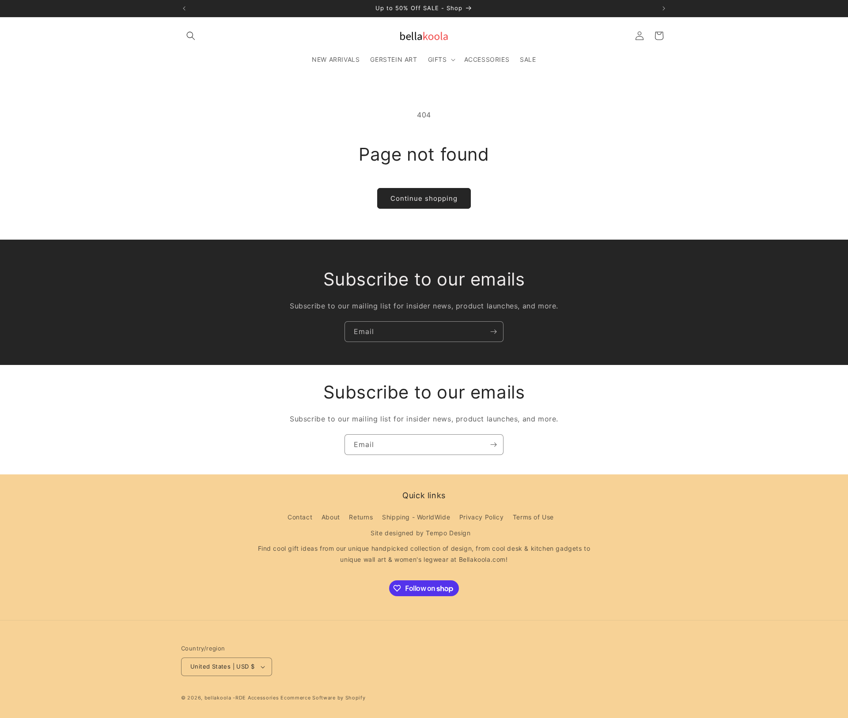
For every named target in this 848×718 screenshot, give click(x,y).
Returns (361, 517)
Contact (300, 517)
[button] (191, 35)
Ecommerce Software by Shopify (322, 698)
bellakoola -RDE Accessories (241, 698)
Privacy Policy (481, 517)
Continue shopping (424, 198)
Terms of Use (533, 517)
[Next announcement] (664, 8)
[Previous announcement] (184, 8)
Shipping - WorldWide (416, 517)
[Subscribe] (493, 331)
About (331, 517)
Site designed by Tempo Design (420, 533)
